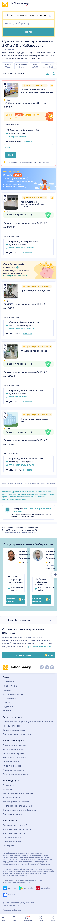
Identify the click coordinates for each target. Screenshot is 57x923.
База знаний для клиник (15, 774)
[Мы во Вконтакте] (47, 667)
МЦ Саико (13, 576)
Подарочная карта (12, 814)
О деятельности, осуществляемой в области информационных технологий (22, 881)
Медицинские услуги (14, 833)
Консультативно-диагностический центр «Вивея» (33, 204)
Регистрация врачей (13, 753)
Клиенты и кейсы (12, 766)
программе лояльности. (39, 646)
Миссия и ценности (13, 694)
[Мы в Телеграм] (42, 667)
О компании (9, 681)
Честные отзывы (11, 726)
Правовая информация (13, 910)
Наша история (10, 686)
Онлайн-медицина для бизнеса (19, 810)
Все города (8, 846)
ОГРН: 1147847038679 (12, 905)
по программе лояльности (15, 276)
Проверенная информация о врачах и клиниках (28, 721)
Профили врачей (12, 837)
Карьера (7, 690)
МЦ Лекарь (40, 579)
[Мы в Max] (52, 667)
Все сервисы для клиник (15, 757)
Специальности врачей (15, 825)
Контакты (7, 710)
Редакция (8, 706)
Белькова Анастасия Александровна (27, 554)
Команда (7, 789)
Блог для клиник (11, 761)
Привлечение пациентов (16, 745)
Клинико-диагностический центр (35, 420)
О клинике (8, 785)
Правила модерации (13, 770)
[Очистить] (50, 16)
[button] (28, 15)
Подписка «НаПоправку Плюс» (18, 806)
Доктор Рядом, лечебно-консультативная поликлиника (37, 91)
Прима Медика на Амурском (35, 291)
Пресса (6, 702)
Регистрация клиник (13, 749)
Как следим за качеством (16, 801)
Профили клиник (12, 841)
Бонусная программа (14, 730)
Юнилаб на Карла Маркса (34, 351)
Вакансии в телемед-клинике (18, 793)
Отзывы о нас (10, 698)
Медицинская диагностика (17, 829)
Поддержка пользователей (17, 734)
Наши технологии (12, 797)
